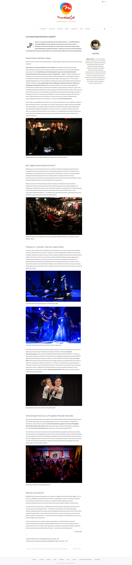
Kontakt (87, 28)
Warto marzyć (77, 549)
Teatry (67, 28)
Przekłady (74, 28)
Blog (81, 28)
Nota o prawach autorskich (85, 559)
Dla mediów (97, 559)
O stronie (43, 28)
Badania (60, 28)
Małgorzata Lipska (60, 563)
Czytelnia (52, 28)
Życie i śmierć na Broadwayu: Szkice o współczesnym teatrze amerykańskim (46, 549)
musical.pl (29, 28)
